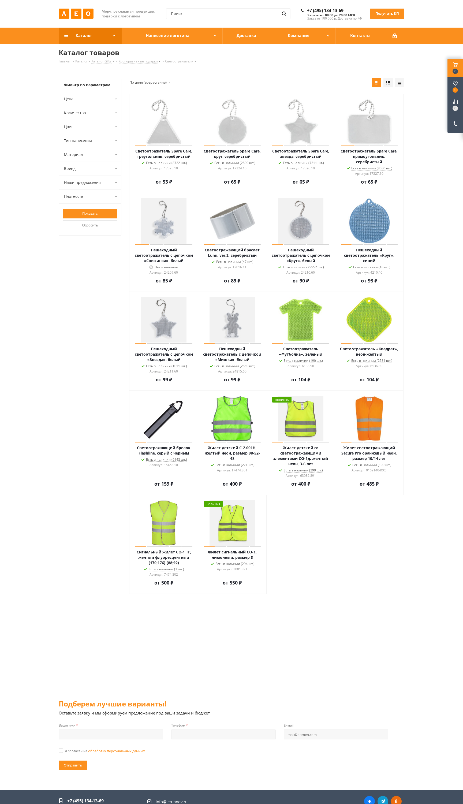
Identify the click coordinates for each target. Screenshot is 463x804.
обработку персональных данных (116, 751)
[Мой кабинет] (394, 36)
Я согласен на (105, 751)
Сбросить (90, 225)
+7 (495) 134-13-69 (325, 10)
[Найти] (284, 13)
